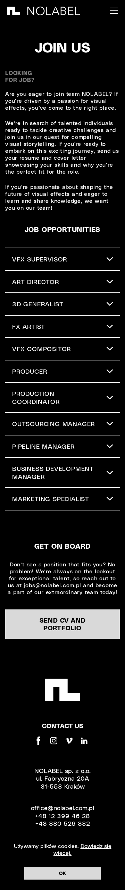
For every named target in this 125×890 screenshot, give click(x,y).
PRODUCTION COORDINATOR (36, 397)
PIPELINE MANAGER (43, 446)
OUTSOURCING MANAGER (53, 423)
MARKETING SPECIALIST (50, 498)
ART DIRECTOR (35, 281)
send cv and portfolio (63, 624)
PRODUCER (29, 371)
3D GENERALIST (37, 303)
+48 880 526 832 (62, 823)
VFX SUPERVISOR (39, 259)
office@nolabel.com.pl (62, 807)
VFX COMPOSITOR (41, 348)
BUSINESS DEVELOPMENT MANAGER (53, 472)
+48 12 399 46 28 (62, 815)
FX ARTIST (28, 326)
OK (62, 873)
